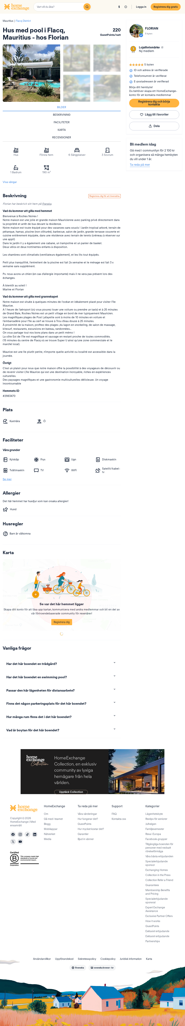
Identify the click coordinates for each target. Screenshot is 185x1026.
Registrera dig (62, 622)
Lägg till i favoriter (157, 114)
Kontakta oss (119, 818)
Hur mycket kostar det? (91, 829)
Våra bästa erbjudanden (159, 856)
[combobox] (62, 7)
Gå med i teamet (53, 818)
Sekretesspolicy (87, 958)
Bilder (61, 107)
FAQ (114, 813)
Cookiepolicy (107, 958)
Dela (157, 126)
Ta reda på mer (140, 164)
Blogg (47, 824)
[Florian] (136, 31)
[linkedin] (35, 834)
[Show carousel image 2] (107, 58)
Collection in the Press (158, 875)
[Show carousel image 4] (107, 88)
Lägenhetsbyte (154, 813)
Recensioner (61, 137)
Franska (46, 203)
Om (46, 813)
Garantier (83, 834)
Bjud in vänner (86, 839)
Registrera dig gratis (166, 6)
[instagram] (20, 834)
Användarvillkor (42, 958)
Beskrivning (61, 114)
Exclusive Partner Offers (159, 916)
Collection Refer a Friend (159, 880)
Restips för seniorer (156, 818)
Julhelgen (150, 824)
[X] (13, 841)
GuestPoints (84, 824)
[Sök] (87, 6)
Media (47, 839)
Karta (62, 130)
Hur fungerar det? (88, 818)
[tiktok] (27, 834)
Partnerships (152, 941)
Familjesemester (154, 829)
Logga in (141, 6)
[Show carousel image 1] (76, 58)
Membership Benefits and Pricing (157, 892)
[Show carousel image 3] (76, 88)
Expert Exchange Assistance (155, 909)
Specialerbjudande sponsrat (156, 900)
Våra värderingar (87, 813)
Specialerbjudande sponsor (156, 863)
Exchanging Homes (156, 870)
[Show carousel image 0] (31, 73)
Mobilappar (50, 829)
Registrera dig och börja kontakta (154, 103)
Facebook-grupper (156, 839)
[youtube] (20, 841)
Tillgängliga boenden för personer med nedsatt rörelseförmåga (159, 848)
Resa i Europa (153, 834)
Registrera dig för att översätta (104, 196)
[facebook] (13, 834)
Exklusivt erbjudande (157, 931)
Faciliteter (62, 122)
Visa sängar (10, 182)
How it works (152, 921)
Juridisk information (131, 958)
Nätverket (49, 834)
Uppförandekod (64, 958)
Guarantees (152, 885)
